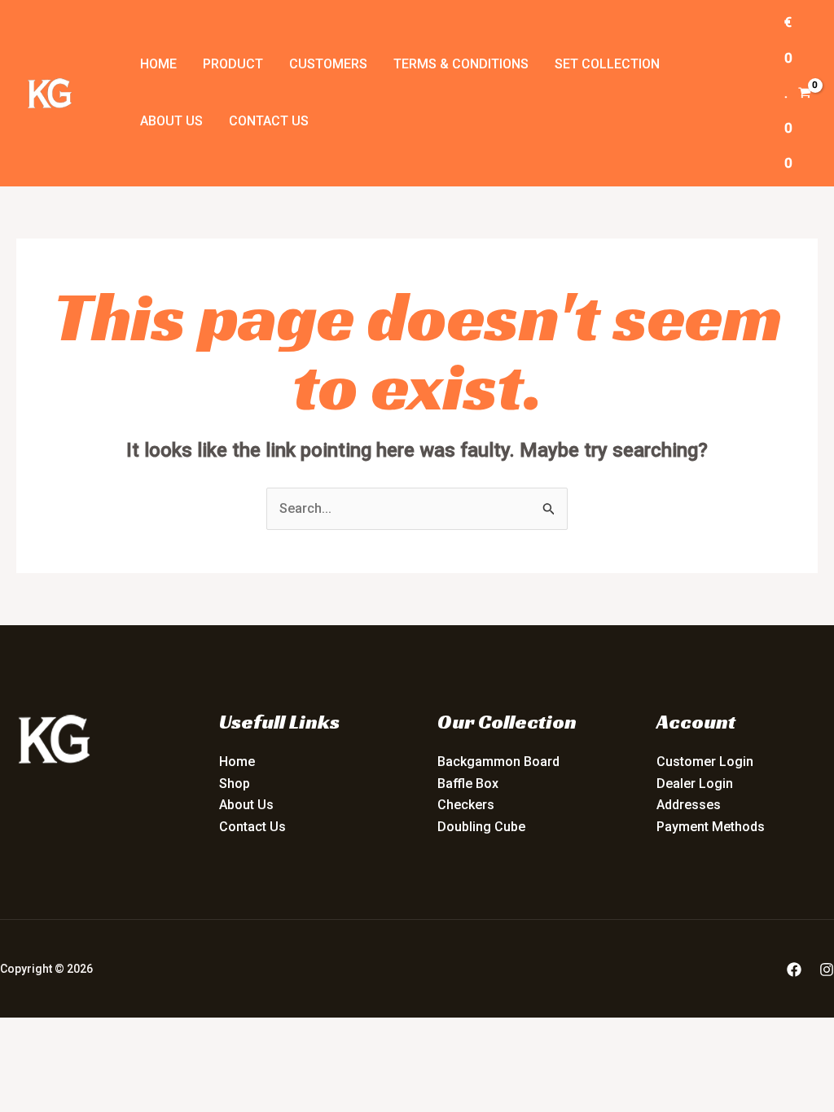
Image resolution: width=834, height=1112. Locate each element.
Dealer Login (694, 783)
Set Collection (607, 64)
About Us (171, 121)
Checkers (465, 804)
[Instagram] (826, 969)
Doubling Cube (481, 826)
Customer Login (704, 761)
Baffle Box (467, 783)
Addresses (688, 804)
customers (328, 64)
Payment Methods (710, 826)
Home (158, 64)
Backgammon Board (498, 761)
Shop (234, 783)
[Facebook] (794, 969)
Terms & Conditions (461, 64)
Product (233, 64)
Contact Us (269, 121)
